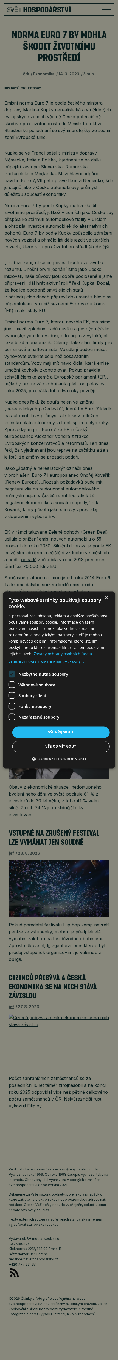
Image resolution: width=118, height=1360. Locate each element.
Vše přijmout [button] (61, 732)
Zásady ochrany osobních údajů (63, 654)
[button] (59, 662)
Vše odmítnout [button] (60, 746)
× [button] (106, 598)
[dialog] (59, 679)
